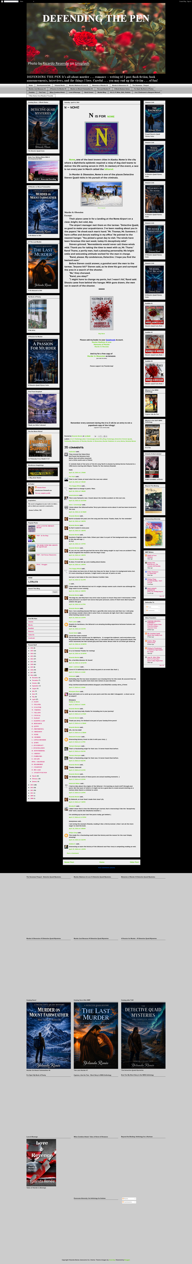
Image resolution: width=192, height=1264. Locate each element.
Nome (123, 441)
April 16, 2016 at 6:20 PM (77, 617)
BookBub (31, 628)
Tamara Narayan (75, 746)
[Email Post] (95, 436)
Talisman (150, 557)
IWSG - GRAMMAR (38, 762)
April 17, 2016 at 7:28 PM (77, 802)
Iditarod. (109, 169)
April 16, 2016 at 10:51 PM (77, 663)
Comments (151, 610)
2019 (32, 667)
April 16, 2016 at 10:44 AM (77, 512)
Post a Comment (73, 853)
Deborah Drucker (75, 737)
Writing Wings (151, 579)
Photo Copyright (101, 207)
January (35, 781)
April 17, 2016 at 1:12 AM (77, 672)
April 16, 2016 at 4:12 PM (77, 580)
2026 (32, 648)
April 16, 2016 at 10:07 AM (77, 500)
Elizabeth (72, 806)
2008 (32, 798)
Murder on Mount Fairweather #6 (81, 89)
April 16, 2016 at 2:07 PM (77, 544)
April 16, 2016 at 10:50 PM (77, 653)
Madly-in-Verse (74, 702)
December (35, 678)
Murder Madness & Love (111, 441)
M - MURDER (36, 737)
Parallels (32, 92)
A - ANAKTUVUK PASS (39, 772)
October (34, 683)
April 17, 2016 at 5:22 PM (77, 770)
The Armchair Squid (153, 633)
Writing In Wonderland (154, 648)
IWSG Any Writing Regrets (155, 591)
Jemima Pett (151, 563)
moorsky (112, 1260)
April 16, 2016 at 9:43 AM (77, 482)
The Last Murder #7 (103, 89)
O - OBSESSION (37, 732)
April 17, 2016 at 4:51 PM (77, 751)
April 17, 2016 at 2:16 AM (77, 687)
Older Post (134, 862)
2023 (32, 656)
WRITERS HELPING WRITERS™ (154, 622)
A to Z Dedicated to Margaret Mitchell (147, 92)
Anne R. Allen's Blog (153, 657)
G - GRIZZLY (36, 753)
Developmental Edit (43, 85)
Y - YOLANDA (36, 704)
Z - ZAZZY (35, 702)
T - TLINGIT (36, 718)
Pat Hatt (72, 476)
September (35, 686)
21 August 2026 (151, 573)
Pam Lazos (73, 622)
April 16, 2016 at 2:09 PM (77, 564)
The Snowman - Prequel (140, 85)
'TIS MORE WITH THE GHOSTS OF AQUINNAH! (47, 546)
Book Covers (88, 92)
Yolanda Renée (60, 85)
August (34, 688)
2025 (32, 651)
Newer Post (69, 862)
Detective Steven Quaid (123, 439)
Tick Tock (42, 92)
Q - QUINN (35, 726)
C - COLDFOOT (37, 767)
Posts (149, 607)
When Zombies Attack (57, 92)
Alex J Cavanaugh (88, 439)
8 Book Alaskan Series (122, 89)
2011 (32, 793)
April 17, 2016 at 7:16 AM (77, 704)
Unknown (72, 676)
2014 (32, 787)
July (33, 691)
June (33, 694)
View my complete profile (42, 493)
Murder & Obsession (101, 346)
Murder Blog (102, 92)
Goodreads (31, 638)
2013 (32, 790)
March (34, 776)
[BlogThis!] (101, 436)
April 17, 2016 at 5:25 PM (77, 793)
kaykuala (72, 452)
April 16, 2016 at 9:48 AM (77, 491)
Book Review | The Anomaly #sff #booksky (154, 565)
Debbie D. (72, 844)
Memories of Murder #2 (100, 85)
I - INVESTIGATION (38, 748)
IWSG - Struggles (41, 564)
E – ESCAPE (36, 759)
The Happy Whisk (75, 486)
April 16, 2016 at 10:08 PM (77, 644)
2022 (32, 659)
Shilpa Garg (73, 833)
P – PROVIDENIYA (38, 729)
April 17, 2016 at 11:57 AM (77, 714)
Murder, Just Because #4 (37, 89)
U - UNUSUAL (36, 715)
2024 (32, 653)
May (33, 697)
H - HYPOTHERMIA (38, 751)
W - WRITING (36, 710)
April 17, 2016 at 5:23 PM (77, 779)
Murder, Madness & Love (101, 342)
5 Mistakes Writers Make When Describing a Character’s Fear (154, 626)
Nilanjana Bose (74, 691)
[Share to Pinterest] (106, 436)
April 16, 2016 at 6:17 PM (77, 604)
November (35, 680)
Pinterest (31, 631)
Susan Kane (73, 633)
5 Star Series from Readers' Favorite (41, 96)
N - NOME (35, 734)
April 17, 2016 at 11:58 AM (77, 723)
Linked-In (31, 635)
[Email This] (99, 436)
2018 (32, 670)
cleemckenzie (74, 495)
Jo (69, 584)
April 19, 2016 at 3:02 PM (77, 840)
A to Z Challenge (76, 439)
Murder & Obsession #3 (120, 85)
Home (31, 85)
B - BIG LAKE (36, 770)
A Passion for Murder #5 (58, 89)
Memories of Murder (102, 344)
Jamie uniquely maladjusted (152, 589)
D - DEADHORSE (37, 764)
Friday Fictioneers (152, 572)
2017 (32, 672)
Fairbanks (67, 441)
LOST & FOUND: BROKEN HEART (45, 527)
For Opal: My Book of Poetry (143, 89)
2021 (32, 662)
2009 (32, 796)
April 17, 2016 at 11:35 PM (77, 817)
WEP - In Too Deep (42, 536)
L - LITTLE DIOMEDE (39, 740)
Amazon (30, 622)
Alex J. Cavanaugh (75, 505)
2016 (32, 675)
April (34, 699)
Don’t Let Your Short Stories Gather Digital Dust (155, 660)
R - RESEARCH (37, 723)
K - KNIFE (35, 743)
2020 (32, 664)
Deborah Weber (74, 783)
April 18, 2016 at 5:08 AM (77, 828)
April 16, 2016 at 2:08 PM (77, 555)
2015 (32, 785)
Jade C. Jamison (74, 667)
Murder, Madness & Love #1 (78, 85)
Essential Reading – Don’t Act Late (154, 581)
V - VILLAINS (36, 713)
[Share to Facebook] (105, 436)
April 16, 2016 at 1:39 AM (77, 472)
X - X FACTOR (36, 707)
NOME (110, 116)
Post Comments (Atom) (106, 868)
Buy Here (101, 334)
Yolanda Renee (131, 441)
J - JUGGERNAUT (37, 745)
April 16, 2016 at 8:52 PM (77, 629)
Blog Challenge (108, 439)
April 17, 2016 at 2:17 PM (77, 742)
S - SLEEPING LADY (38, 721)
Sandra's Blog (151, 641)
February (35, 779)
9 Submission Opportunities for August (155, 650)
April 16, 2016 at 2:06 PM (77, 521)
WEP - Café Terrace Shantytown (46, 555)
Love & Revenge (74, 92)
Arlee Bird (98, 439)
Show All (162, 596)
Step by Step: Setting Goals (154, 635)
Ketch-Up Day (151, 643)
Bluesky (30, 625)
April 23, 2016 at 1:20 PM (77, 849)
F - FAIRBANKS (37, 756)
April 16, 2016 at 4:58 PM (77, 591)
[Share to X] (103, 436)
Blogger (127, 1260)
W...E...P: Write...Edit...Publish (120, 92)
